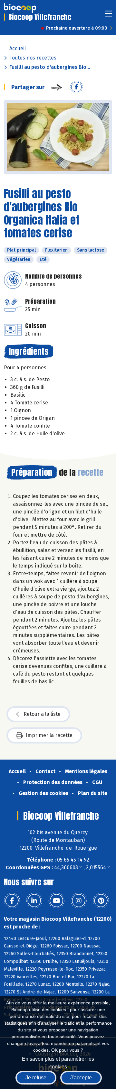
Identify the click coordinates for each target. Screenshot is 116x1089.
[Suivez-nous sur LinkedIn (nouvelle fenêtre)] (34, 901)
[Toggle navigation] (108, 16)
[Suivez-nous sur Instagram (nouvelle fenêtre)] (79, 901)
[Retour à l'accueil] (20, 8)
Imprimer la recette (49, 735)
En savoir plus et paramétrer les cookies (58, 1062)
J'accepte (81, 1077)
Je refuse (35, 1077)
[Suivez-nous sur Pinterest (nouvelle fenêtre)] (101, 901)
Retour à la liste (42, 714)
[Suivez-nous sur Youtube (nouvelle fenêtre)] (56, 901)
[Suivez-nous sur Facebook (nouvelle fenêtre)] (12, 901)
